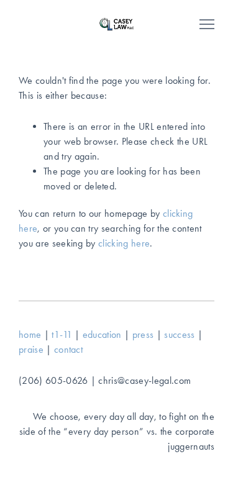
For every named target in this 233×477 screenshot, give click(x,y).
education (102, 334)
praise (31, 349)
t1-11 (62, 334)
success (179, 334)
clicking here (124, 243)
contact (68, 349)
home (30, 334)
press (143, 334)
